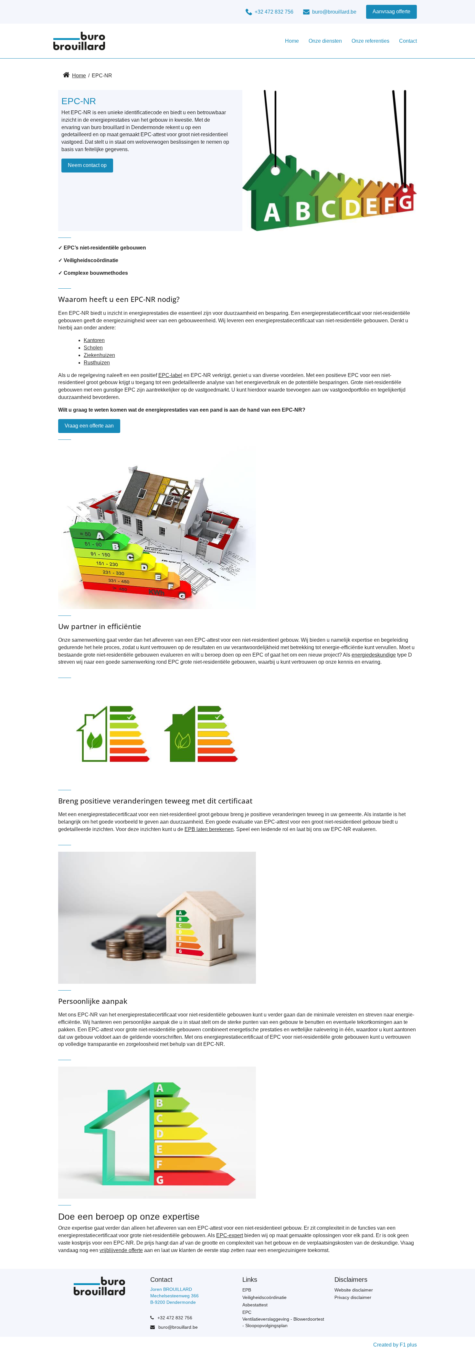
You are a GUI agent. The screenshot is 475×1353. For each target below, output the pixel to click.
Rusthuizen (97, 362)
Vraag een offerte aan (89, 425)
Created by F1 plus (395, 1344)
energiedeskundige (374, 655)
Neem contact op (87, 165)
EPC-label (170, 375)
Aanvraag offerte (391, 11)
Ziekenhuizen (99, 355)
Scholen (93, 347)
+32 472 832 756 (174, 1317)
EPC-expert (229, 1235)
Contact (408, 41)
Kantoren (94, 340)
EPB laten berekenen (209, 829)
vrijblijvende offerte (121, 1250)
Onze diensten (325, 41)
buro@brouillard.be (177, 1327)
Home (292, 41)
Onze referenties (370, 41)
